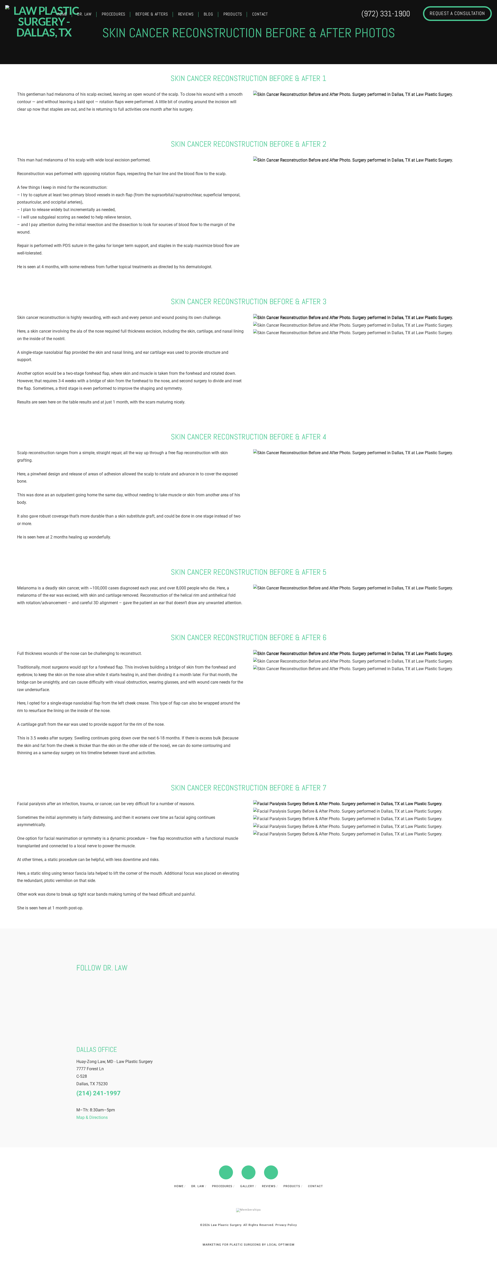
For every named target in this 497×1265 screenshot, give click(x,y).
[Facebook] (226, 1172)
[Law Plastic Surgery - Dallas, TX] (44, 21)
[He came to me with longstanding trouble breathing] (356, 996)
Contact (315, 1186)
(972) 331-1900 (385, 14)
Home (179, 1186)
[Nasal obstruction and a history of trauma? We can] (399, 996)
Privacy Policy (286, 1225)
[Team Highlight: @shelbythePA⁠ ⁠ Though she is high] (97, 996)
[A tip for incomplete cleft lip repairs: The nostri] (227, 996)
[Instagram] (271, 1172)
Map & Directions (92, 1117)
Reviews (269, 1186)
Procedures (222, 1186)
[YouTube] (248, 1172)
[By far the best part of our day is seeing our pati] (141, 996)
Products (291, 1186)
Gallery (247, 1186)
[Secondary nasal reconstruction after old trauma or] (270, 996)
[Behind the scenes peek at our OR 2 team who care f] (184, 996)
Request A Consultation (457, 13)
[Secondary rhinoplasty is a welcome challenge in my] (313, 996)
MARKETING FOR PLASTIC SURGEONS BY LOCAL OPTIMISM (249, 1244)
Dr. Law (197, 1186)
